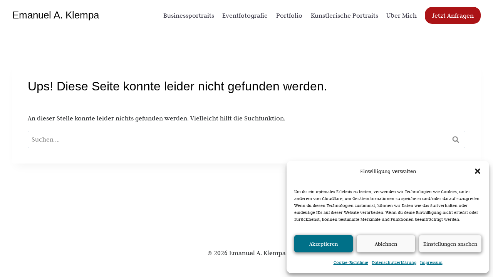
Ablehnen (386, 243)
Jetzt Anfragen (453, 15)
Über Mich (401, 15)
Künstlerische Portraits (344, 15)
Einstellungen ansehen (450, 243)
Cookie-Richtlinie (351, 262)
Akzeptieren (323, 243)
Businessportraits (188, 15)
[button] (477, 171)
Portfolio (289, 15)
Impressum (431, 262)
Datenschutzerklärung (394, 262)
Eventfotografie (245, 15)
